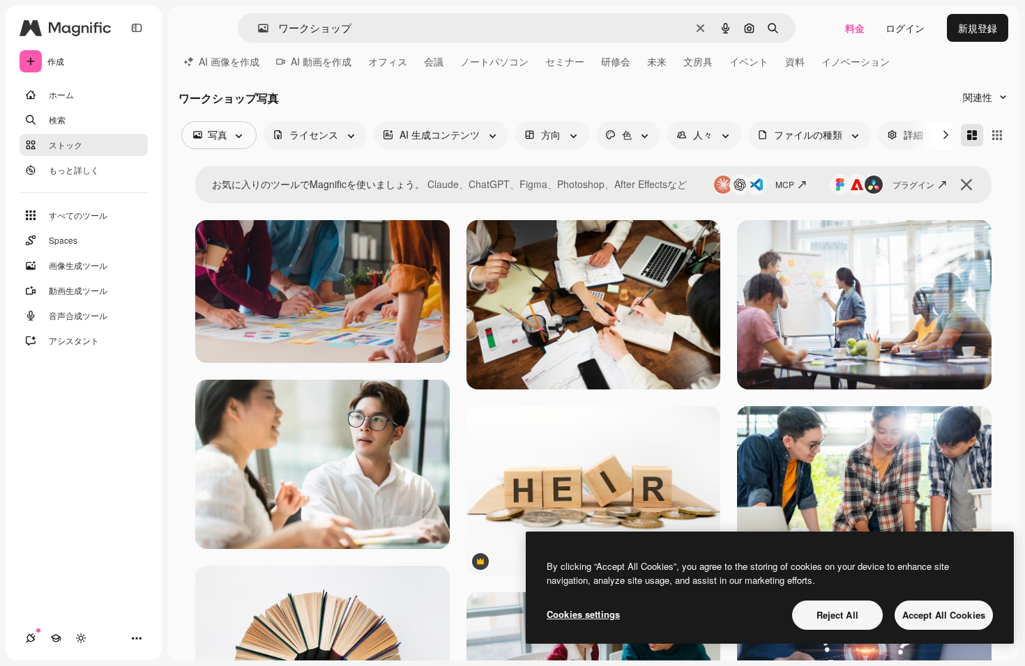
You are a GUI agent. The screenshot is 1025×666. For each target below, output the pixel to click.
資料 (795, 61)
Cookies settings (583, 614)
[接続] (31, 638)
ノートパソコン (494, 61)
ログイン (905, 28)
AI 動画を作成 (321, 61)
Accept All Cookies (943, 614)
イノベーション (855, 61)
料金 (855, 28)
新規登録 (977, 28)
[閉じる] (966, 184)
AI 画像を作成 (229, 61)
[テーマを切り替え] (81, 638)
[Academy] (56, 638)
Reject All (837, 614)
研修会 (615, 61)
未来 (657, 61)
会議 (433, 61)
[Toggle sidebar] (137, 28)
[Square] (997, 135)
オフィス (387, 61)
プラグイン (913, 184)
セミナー (564, 61)
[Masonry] (972, 135)
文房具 (698, 61)
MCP (784, 184)
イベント (748, 61)
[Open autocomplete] (257, 28)
